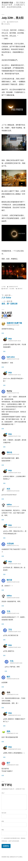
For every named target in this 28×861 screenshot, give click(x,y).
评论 (3, 793)
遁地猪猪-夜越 (7, 2)
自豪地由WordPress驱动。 (16, 857)
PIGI (4, 22)
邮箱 (3, 821)
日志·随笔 (11, 288)
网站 (3, 829)
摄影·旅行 (5, 288)
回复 (3, 333)
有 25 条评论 (6, 24)
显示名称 (4, 812)
